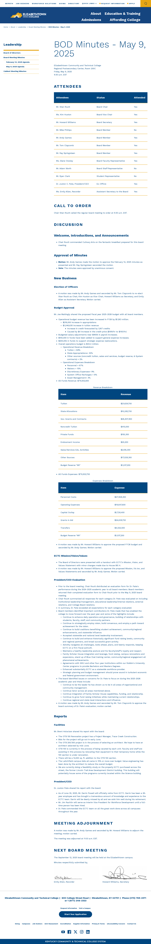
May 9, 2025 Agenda (15, 67)
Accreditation (65, 924)
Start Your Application (75, 914)
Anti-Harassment (51, 924)
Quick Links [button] (88, 3)
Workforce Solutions (44, 3)
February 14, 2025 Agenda (18, 62)
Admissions (91, 20)
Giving (62, 3)
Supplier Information (81, 924)
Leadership (22, 27)
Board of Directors (12, 53)
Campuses (26, 924)
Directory (73, 3)
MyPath (9, 3)
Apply (132, 3)
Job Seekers (22, 3)
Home (6, 27)
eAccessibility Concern (116, 924)
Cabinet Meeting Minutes (15, 71)
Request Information (112, 3)
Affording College (125, 20)
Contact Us (131, 924)
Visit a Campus (85, 908)
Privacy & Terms (98, 924)
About (96, 13)
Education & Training (122, 13)
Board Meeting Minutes (37, 27)
